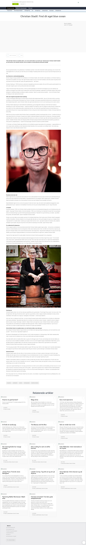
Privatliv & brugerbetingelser (11, 531)
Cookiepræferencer (10, 532)
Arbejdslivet (58, 10)
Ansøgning (37, 10)
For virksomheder (11, 540)
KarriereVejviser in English (11, 536)
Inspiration (9, 10)
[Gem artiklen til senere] (8, 55)
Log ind (15, 4)
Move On (9, 525)
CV (32, 10)
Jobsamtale (45, 10)
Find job (30, 8)
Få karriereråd (10, 8)
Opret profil (22, 4)
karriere (20, 382)
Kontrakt (51, 10)
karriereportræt (26, 382)
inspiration (9, 382)
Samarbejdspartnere (10, 529)
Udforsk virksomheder (21, 8)
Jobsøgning (27, 10)
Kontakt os (8, 534)
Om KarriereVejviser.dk (10, 527)
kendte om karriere (34, 382)
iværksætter (15, 382)
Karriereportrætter (18, 10)
